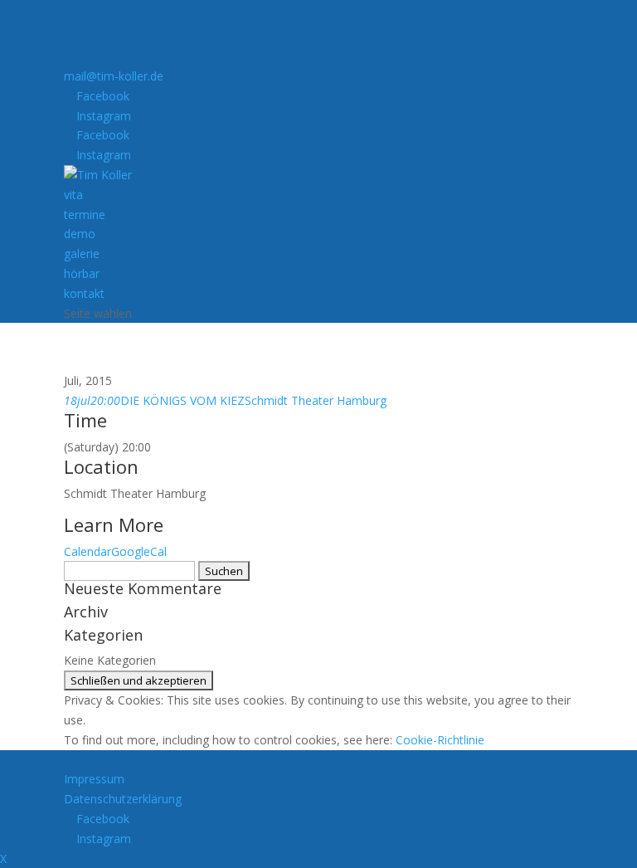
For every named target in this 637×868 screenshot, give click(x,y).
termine (84, 214)
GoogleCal (139, 551)
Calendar (87, 551)
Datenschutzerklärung (123, 799)
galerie (82, 253)
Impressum (94, 779)
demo (79, 233)
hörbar (82, 273)
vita (73, 194)
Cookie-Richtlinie (440, 740)
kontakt (84, 293)
